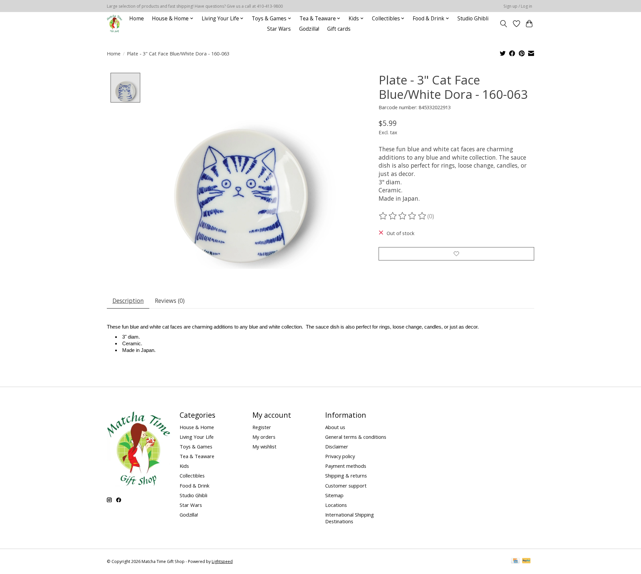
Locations (336, 505)
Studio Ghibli (472, 18)
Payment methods (345, 465)
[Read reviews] (403, 216)
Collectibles (192, 475)
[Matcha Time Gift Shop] (114, 23)
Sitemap (334, 495)
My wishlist (264, 446)
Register (261, 427)
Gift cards (339, 28)
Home (136, 18)
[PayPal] (526, 561)
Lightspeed (222, 561)
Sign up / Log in (517, 6)
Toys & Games (196, 446)
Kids (184, 465)
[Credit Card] (515, 561)
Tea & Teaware (197, 456)
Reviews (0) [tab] (170, 301)
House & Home (197, 427)
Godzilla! (309, 28)
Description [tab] (128, 301)
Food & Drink (194, 485)
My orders (263, 436)
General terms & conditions (355, 436)
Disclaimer (336, 446)
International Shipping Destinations (349, 518)
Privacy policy (340, 456)
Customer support (346, 485)
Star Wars (279, 28)
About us (335, 427)
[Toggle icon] (503, 24)
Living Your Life (197, 436)
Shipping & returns (346, 475)
